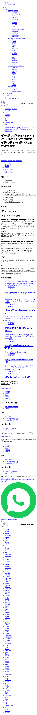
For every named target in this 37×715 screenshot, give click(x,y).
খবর (5, 97)
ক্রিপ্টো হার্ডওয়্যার (9, 169)
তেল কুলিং (14, 88)
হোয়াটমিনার (15, 16)
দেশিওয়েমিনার (15, 35)
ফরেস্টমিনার (15, 33)
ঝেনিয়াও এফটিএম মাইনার (18, 30)
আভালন (14, 21)
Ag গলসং (14, 71)
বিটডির (13, 26)
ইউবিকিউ (14, 59)
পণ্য (6, 9)
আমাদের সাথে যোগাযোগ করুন (12, 98)
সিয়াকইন (14, 45)
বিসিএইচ (14, 43)
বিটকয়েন (14, 40)
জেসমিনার (14, 23)
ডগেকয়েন (14, 54)
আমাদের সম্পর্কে (8, 93)
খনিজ (20, 480)
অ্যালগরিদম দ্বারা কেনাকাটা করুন (16, 66)
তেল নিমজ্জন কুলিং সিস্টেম (11, 109)
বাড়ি (6, 7)
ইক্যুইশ (14, 73)
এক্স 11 (14, 81)
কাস (13, 57)
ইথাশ (13, 74)
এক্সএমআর (14, 62)
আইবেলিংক (15, 19)
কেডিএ (13, 64)
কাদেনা (13, 76)
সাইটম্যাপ (3, 478)
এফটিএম (14, 85)
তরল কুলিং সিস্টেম (12, 86)
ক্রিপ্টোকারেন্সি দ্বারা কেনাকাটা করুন (16, 38)
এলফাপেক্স (14, 28)
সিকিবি (13, 50)
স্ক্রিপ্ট (13, 78)
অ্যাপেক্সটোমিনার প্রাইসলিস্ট (11, 407)
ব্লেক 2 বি (14, 67)
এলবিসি (14, 52)
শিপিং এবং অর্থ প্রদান (10, 430)
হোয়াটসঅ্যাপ (18, 161)
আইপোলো (14, 24)
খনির (5, 481)
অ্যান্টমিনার (14, 12)
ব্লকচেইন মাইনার (26, 480)
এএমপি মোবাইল (10, 478)
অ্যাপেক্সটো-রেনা (14, 519)
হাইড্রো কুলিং (8, 171)
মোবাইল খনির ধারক (16, 92)
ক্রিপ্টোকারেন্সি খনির (5, 480)
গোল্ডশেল (14, 17)
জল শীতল (14, 90)
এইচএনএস (15, 48)
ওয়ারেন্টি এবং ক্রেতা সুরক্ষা (11, 428)
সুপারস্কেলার (15, 36)
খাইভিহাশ (14, 69)
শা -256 (14, 79)
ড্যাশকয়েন (14, 61)
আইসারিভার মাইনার (16, 14)
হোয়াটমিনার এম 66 (9, 173)
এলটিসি (14, 42)
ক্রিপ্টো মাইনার (14, 480)
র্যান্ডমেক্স (14, 83)
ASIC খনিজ (8, 164)
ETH (13, 47)
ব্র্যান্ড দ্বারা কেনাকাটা (13, 11)
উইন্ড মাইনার (15, 31)
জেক (13, 55)
